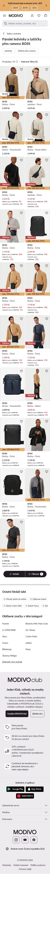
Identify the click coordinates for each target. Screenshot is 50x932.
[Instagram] (16, 839)
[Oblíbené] (39, 15)
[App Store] (35, 789)
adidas (29, 642)
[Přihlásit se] (32, 15)
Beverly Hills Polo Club (37, 623)
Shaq (28, 649)
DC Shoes (30, 630)
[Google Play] (15, 789)
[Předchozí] (4, 5)
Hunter (5, 623)
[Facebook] (34, 839)
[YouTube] (25, 839)
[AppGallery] (25, 796)
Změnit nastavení (20, 865)
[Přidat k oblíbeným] (21, 69)
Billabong (6, 649)
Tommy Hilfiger (9, 655)
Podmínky (6, 865)
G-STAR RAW (9, 630)
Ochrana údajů (25, 869)
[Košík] (45, 15)
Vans (4, 636)
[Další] (46, 5)
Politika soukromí (38, 865)
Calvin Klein (31, 636)
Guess (5, 642)
